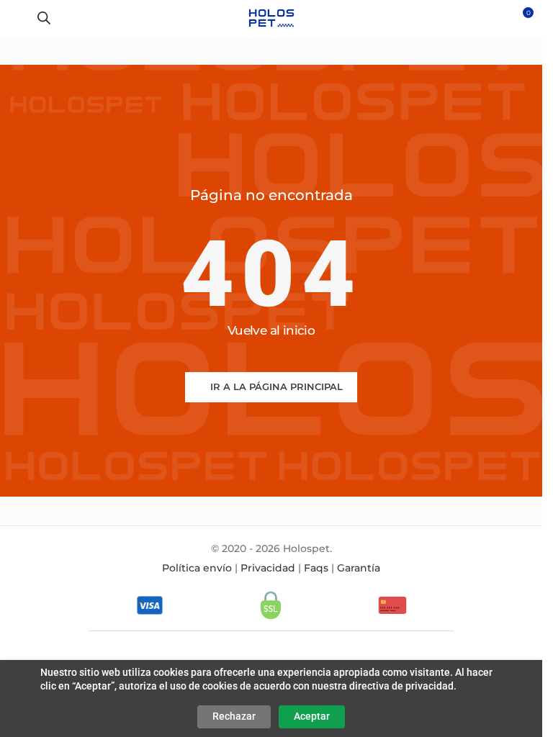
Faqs (316, 567)
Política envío (197, 567)
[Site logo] (271, 17)
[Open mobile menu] (17, 18)
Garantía (358, 567)
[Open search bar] (44, 18)
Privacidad (267, 567)
